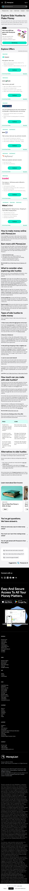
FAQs (2, 726)
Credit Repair (3, 698)
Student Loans (4, 647)
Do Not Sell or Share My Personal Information (10, 730)
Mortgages (3, 650)
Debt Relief (3, 686)
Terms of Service (13, 770)
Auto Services (4, 692)
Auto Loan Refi (4, 690)
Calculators (3, 712)
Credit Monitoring (4, 685)
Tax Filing (3, 693)
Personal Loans (4, 639)
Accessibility (3, 734)
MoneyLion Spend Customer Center (8, 736)
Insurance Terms (8, 775)
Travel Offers (3, 697)
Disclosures (8, 771)
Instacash (3, 643)
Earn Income (3, 663)
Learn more (19, 885)
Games (2, 673)
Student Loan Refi (4, 687)
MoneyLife (3, 711)
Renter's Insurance (5, 696)
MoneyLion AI (24, 563)
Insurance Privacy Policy (15, 774)
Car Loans (3, 651)
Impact (2, 716)
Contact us (3, 725)
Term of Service (4, 728)
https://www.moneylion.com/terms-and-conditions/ (12, 874)
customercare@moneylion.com (7, 749)
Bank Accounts (4, 662)
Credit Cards (3, 641)
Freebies (3, 675)
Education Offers (4, 694)
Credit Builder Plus (5, 646)
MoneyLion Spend (4, 660)
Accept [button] (11, 888)
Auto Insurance (4, 689)
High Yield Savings (4, 664)
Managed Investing (5, 667)
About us (3, 708)
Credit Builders (4, 645)
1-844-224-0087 (4, 747)
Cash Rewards (4, 676)
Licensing (3, 733)
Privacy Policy (3, 729)
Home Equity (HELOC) (5, 649)
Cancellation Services (5, 700)
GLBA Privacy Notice (5, 732)
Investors (3, 713)
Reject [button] (5, 888)
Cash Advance (4, 642)
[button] (20, 888)
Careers (2, 709)
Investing (3, 666)
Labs (2, 715)
